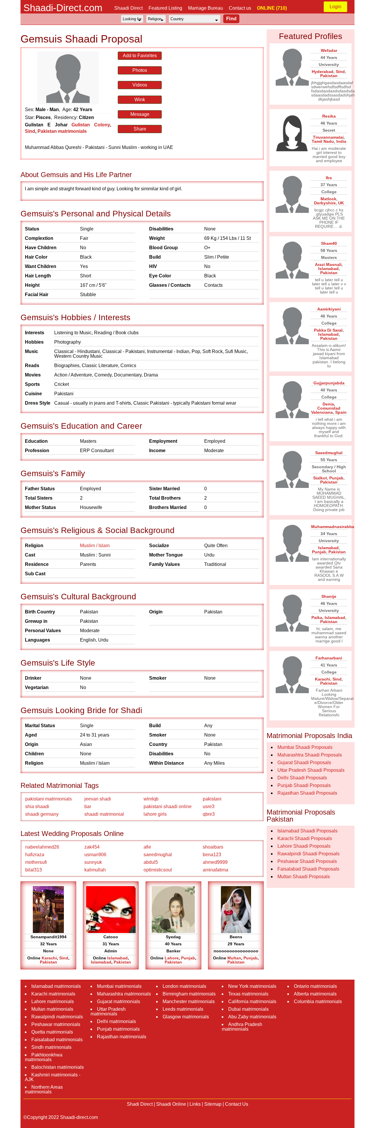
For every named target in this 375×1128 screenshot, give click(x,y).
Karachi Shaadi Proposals (304, 838)
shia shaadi (37, 806)
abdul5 (151, 862)
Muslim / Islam (95, 545)
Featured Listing (165, 8)
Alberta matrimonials (315, 993)
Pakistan (48, 962)
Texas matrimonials (248, 993)
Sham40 (329, 243)
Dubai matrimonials (248, 1009)
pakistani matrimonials (48, 798)
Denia (328, 404)
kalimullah (95, 869)
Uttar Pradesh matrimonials (108, 1011)
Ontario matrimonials (315, 986)
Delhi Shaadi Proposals (302, 777)
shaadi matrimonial (104, 814)
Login (335, 6)
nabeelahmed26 (42, 846)
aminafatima (215, 869)
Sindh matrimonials (51, 1047)
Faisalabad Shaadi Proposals (308, 868)
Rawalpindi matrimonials (57, 1016)
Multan (234, 958)
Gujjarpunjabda (329, 383)
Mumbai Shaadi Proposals (305, 747)
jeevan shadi (97, 798)
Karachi (49, 958)
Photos (139, 70)
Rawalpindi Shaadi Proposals (308, 853)
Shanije (328, 596)
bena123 (212, 854)
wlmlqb (151, 798)
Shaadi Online (171, 1104)
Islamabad (117, 958)
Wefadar (329, 50)
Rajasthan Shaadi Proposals (307, 793)
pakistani (212, 798)
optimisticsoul (158, 869)
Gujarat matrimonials (118, 1001)
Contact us (240, 8)
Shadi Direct (140, 1104)
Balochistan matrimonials (57, 1067)
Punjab (188, 958)
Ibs (329, 177)
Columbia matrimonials (318, 1001)
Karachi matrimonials (53, 993)
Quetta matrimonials (52, 1031)
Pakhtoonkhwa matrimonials (43, 1057)
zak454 (92, 846)
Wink (139, 99)
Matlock (328, 198)
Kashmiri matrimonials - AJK (52, 1077)
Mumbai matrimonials (119, 986)
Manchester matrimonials (189, 1001)
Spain (341, 412)
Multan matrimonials (52, 1009)
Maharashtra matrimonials (124, 993)
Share (140, 128)
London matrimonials (184, 986)
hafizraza (34, 854)
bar (87, 806)
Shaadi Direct (128, 8)
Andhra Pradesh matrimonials (242, 1027)
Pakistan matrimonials (62, 131)
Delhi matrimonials (116, 1021)
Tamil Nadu (323, 141)
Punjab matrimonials (118, 1029)
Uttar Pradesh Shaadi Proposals (311, 770)
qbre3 (209, 814)
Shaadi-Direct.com (62, 7)
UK (341, 203)
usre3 (208, 806)
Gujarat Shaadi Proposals (304, 762)
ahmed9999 (215, 862)
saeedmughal (158, 854)
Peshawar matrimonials (55, 1024)
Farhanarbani (329, 658)
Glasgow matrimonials (186, 1016)
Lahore (172, 958)
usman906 (95, 854)
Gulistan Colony (90, 124)
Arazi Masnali (328, 264)
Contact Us (236, 1104)
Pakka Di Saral (328, 330)
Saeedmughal (328, 452)
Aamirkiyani (329, 309)
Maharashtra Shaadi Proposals (309, 754)
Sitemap (212, 1104)
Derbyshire (325, 203)
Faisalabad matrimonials (57, 1039)
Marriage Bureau (205, 8)
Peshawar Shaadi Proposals (307, 861)
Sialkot (320, 478)
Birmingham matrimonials (189, 993)
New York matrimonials (252, 986)
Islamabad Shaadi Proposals (307, 830)
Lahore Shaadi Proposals (303, 846)
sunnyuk (93, 862)
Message (139, 114)
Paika (316, 617)
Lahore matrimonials (52, 1001)
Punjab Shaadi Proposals (304, 785)
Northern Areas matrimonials (44, 1089)
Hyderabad (322, 71)
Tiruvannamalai (328, 137)
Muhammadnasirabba (332, 526)
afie (147, 846)
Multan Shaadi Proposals (303, 876)
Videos (139, 84)
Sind (30, 131)
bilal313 (33, 869)
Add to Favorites (140, 55)
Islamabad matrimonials (56, 986)
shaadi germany (42, 814)
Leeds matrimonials (183, 1009)
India (341, 141)
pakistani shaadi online (168, 806)
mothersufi (36, 862)
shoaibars (213, 846)
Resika (329, 116)
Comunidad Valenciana (325, 410)
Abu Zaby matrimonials (252, 1016)
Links (195, 1104)
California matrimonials (252, 1001)
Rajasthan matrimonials (121, 1036)
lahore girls (155, 814)
